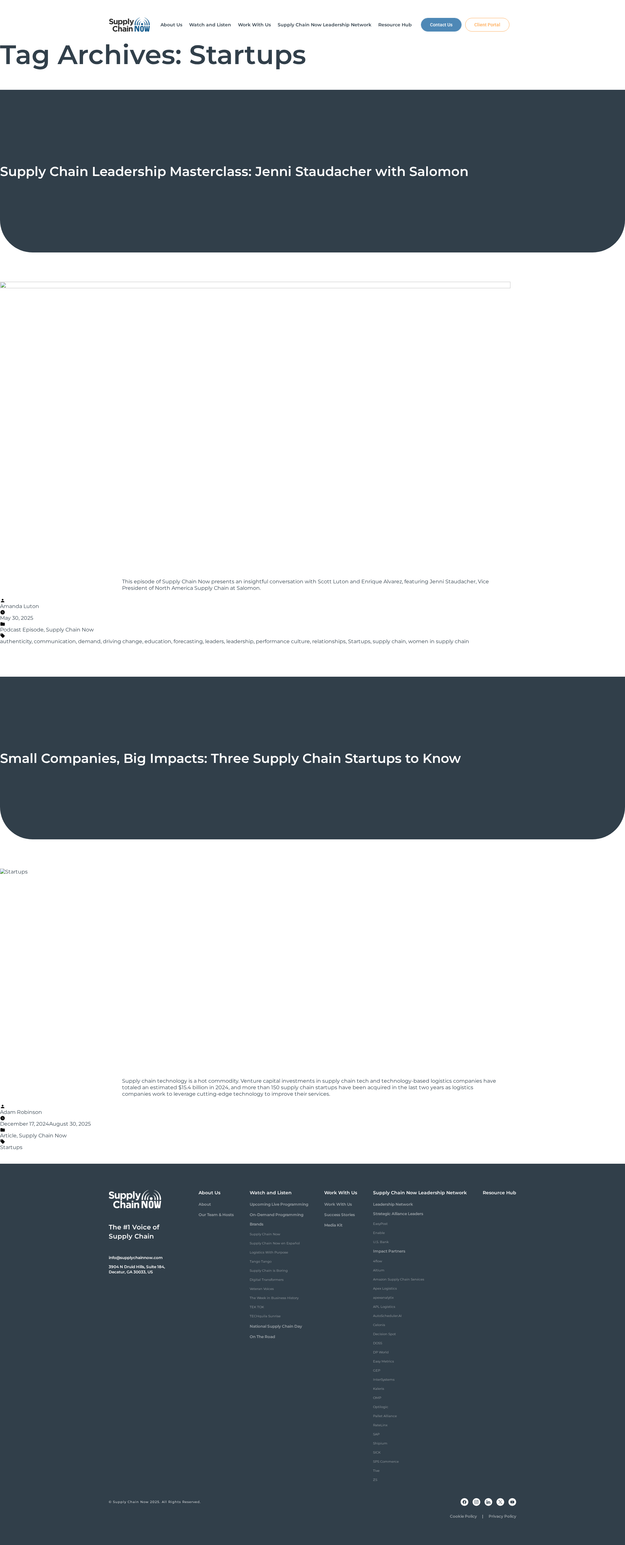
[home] (129, 25)
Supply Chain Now (70, 630)
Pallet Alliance (385, 1416)
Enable (379, 1233)
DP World (381, 1352)
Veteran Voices (262, 1289)
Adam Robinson (21, 1112)
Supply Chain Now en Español (275, 1243)
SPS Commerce (386, 1461)
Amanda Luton (19, 606)
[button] (171, 25)
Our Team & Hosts (216, 1214)
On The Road (262, 1336)
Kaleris (378, 1389)
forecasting (188, 641)
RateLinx (380, 1425)
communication (55, 641)
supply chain (389, 641)
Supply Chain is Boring (269, 1270)
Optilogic (380, 1407)
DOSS (377, 1343)
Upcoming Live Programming (279, 1204)
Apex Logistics (385, 1288)
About (205, 1204)
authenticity (16, 641)
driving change (122, 641)
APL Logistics (384, 1307)
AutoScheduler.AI (387, 1316)
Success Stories (339, 1214)
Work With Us (338, 1204)
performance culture (283, 641)
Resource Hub (499, 1193)
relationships (329, 641)
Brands (256, 1224)
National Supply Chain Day (276, 1326)
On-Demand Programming (276, 1214)
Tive (376, 1471)
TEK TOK (257, 1307)
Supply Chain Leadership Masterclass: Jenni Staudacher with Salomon (234, 171)
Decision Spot (384, 1334)
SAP (376, 1434)
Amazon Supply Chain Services (398, 1279)
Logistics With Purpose (269, 1252)
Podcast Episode (22, 630)
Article (8, 1135)
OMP (377, 1398)
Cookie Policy (463, 1516)
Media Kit (333, 1225)
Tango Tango (260, 1261)
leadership (240, 641)
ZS (375, 1480)
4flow (377, 1261)
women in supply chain (438, 641)
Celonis (379, 1325)
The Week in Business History (274, 1298)
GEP (376, 1370)
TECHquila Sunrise (265, 1316)
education (158, 641)
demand (89, 641)
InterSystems (384, 1379)
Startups (359, 641)
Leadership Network (393, 1204)
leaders (214, 641)
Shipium (380, 1443)
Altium (378, 1270)
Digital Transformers (267, 1280)
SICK (377, 1452)
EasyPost (380, 1224)
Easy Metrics (383, 1361)
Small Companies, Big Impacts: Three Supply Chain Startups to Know (230, 758)
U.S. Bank (381, 1242)
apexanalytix (383, 1297)
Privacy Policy (502, 1516)
